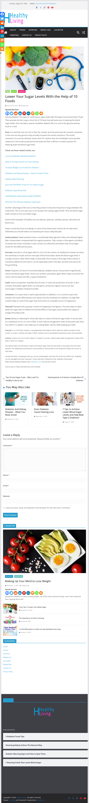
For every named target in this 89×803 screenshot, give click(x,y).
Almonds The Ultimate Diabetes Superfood (22, 202)
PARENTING (14, 35)
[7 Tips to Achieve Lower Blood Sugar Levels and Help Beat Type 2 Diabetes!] (73, 394)
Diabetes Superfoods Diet (15, 190)
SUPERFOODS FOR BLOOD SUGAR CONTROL (23, 196)
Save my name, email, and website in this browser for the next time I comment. (38, 508)
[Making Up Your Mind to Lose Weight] (44, 551)
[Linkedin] (20, 113)
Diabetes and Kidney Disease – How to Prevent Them (26, 173)
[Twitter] (11, 113)
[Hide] (1, 53)
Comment (8, 445)
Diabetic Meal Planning (14, 179)
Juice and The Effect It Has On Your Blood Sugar (24, 185)
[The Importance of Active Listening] (10, 620)
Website (6, 496)
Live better (58, 30)
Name (6, 475)
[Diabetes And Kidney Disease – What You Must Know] (15, 394)
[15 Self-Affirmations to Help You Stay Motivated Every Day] (10, 631)
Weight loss (45, 30)
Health (13, 30)
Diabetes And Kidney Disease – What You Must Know (15, 412)
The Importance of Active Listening (31, 618)
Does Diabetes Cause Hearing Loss (44, 410)
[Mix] (33, 113)
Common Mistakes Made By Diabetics (20, 156)
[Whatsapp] (37, 113)
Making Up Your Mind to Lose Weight (28, 581)
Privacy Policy (41, 35)
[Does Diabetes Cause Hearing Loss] (44, 394)
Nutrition (33, 30)
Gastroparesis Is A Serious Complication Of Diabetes (65, 379)
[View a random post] (83, 32)
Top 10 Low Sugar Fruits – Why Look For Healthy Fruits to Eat (22, 379)
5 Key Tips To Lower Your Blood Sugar (32, 607)
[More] (41, 113)
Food (7, 91)
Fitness (22, 30)
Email (6, 485)
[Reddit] (16, 113)
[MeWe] (28, 113)
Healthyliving (24, 106)
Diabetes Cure (36, 362)
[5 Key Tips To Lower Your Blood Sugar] (10, 609)
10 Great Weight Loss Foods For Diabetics (22, 167)
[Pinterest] (24, 113)
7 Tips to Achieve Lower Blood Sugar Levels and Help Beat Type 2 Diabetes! (73, 413)
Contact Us (26, 35)
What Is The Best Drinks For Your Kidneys (22, 162)
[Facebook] (7, 113)
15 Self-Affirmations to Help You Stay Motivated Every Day (40, 629)
